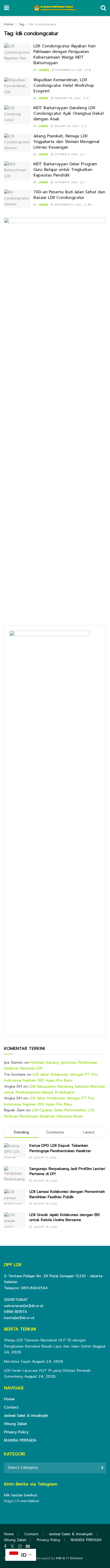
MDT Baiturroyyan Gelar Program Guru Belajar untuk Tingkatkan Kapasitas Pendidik (65, 169)
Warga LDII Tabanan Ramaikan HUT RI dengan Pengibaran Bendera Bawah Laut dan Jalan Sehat (47, 1343)
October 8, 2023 (65, 154)
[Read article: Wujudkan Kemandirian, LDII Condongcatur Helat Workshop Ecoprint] (17, 86)
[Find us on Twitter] (12, 1546)
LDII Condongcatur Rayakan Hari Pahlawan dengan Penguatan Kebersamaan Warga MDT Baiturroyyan (64, 54)
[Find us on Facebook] (5, 1546)
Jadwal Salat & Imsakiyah (26, 1415)
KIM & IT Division (69, 1558)
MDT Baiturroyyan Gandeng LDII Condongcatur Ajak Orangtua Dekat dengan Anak (68, 113)
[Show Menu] (6, 8)
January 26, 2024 (66, 126)
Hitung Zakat (15, 1424)
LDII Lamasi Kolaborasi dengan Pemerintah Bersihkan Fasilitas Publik (67, 1194)
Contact (11, 1407)
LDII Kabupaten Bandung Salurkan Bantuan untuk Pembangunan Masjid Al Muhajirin (54, 1089)
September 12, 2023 (67, 205)
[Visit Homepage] (55, 8)
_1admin (43, 70)
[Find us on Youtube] (28, 1546)
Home (9, 24)
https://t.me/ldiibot (21, 1501)
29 (89, 205)
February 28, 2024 (66, 98)
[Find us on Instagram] (20, 1546)
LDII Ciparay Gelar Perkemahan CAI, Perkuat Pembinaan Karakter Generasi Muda (49, 1113)
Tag (21, 24)
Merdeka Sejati (17, 1361)
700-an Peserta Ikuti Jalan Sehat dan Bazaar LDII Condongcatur (69, 194)
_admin (43, 98)
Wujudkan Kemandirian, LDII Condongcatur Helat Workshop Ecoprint (63, 85)
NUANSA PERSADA (20, 1440)
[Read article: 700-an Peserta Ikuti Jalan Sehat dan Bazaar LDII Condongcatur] (17, 198)
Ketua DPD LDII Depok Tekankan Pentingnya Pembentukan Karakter (60, 1148)
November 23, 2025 (68, 70)
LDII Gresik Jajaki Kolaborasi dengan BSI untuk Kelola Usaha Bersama (64, 1217)
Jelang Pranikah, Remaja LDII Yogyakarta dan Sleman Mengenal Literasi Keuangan (66, 141)
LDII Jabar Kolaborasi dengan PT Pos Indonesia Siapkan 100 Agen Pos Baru (51, 1077)
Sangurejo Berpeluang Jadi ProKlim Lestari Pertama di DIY (67, 1171)
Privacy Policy (16, 1432)
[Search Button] (103, 8)
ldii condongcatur (43, 24)
